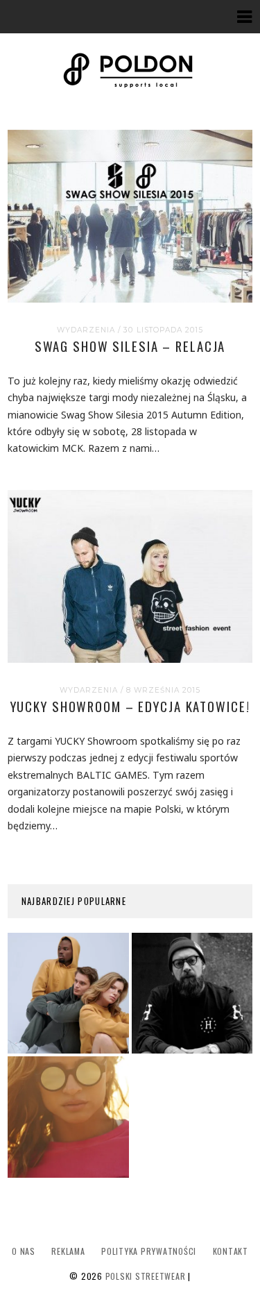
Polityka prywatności (148, 1251)
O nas (23, 1251)
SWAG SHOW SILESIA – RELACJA (130, 346)
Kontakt (230, 1251)
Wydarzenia (86, 330)
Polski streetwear (145, 1276)
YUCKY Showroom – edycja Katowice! (130, 706)
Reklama (68, 1251)
